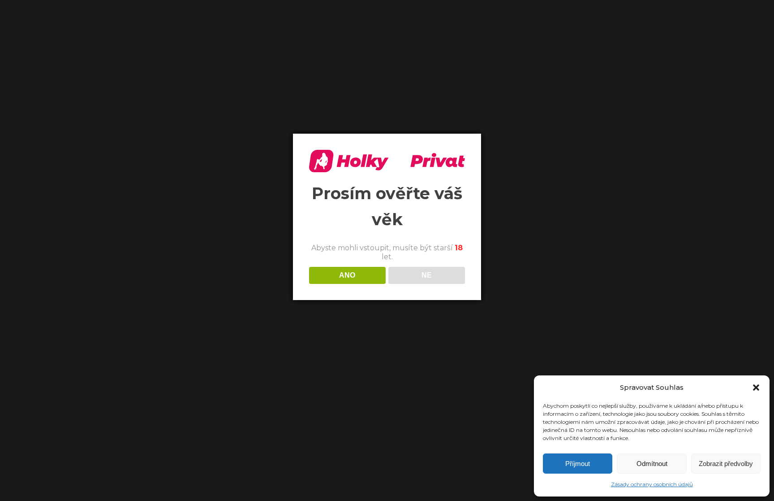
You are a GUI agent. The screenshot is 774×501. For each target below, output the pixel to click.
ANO (347, 275)
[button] (756, 387)
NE (426, 275)
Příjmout (577, 463)
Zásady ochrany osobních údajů (652, 484)
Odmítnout (651, 463)
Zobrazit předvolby (726, 463)
